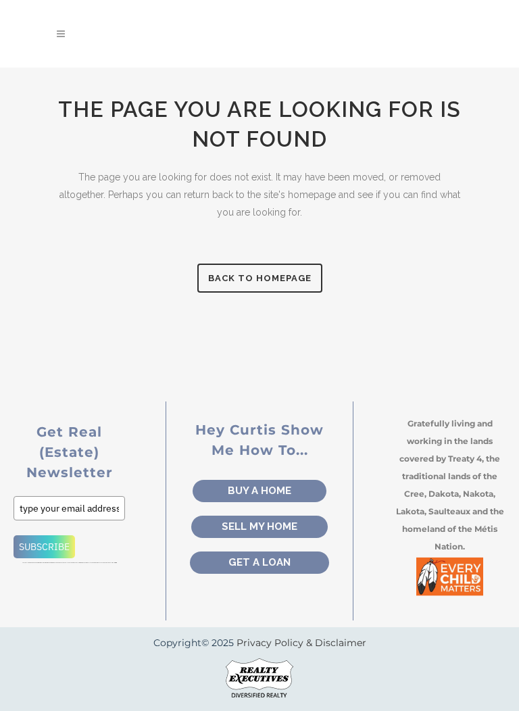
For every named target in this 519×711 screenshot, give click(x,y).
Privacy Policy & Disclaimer (301, 643)
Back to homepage (260, 278)
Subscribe (44, 547)
